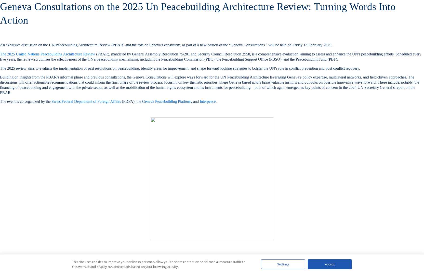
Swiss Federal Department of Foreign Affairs (86, 101)
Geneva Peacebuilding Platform (166, 101)
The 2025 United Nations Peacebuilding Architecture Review (47, 54)
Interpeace (208, 101)
